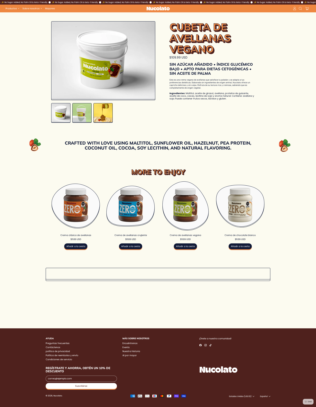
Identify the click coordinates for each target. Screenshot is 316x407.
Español (264, 396)
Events (126, 347)
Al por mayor (129, 355)
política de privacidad (58, 351)
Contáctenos (53, 347)
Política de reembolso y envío (62, 355)
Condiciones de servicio (59, 359)
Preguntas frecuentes (57, 343)
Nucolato (57, 395)
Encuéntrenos (130, 343)
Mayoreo (50, 8)
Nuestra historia (131, 351)
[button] (300, 8)
